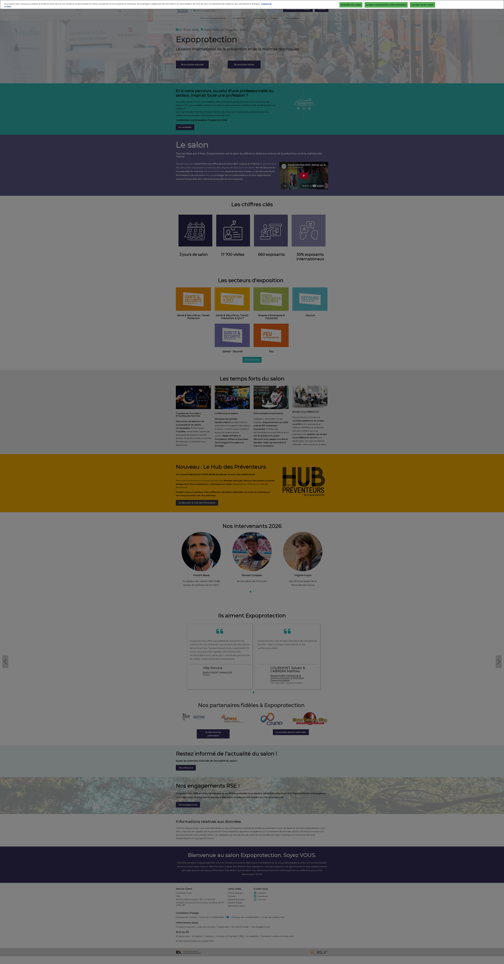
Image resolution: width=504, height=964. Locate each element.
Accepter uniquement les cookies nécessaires (386, 5)
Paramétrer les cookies (351, 5)
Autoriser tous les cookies (422, 5)
